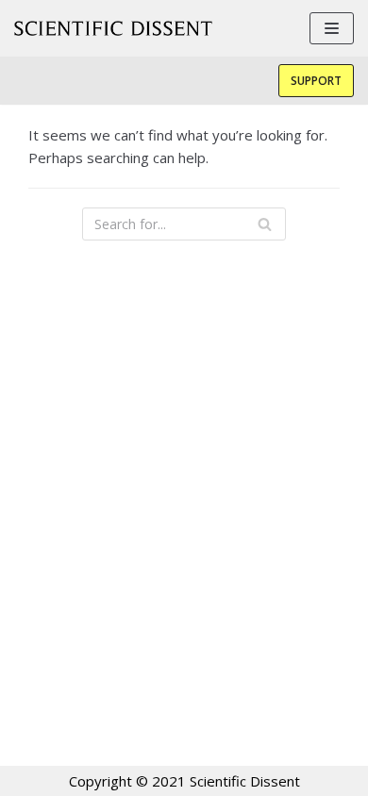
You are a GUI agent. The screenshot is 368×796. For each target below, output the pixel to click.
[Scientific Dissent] (113, 28)
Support (316, 81)
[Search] (264, 223)
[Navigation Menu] (331, 28)
